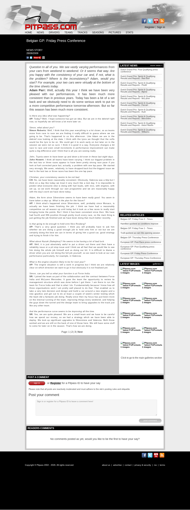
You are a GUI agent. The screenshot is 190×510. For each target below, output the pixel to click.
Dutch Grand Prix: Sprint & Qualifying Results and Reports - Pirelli (138, 84)
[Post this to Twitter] (31, 57)
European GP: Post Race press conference (141, 242)
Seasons (98, 32)
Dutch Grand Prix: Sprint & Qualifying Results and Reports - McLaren (138, 97)
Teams (68, 32)
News (40, 32)
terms (162, 465)
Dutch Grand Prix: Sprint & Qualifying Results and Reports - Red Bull (138, 77)
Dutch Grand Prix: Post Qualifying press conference (139, 70)
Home (28, 32)
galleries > (157, 264)
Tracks (82, 32)
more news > (156, 65)
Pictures (115, 32)
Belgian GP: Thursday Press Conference (140, 237)
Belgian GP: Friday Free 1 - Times (137, 228)
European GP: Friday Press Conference (139, 253)
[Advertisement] (95, 7)
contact (128, 465)
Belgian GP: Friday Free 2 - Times (137, 219)
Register (150, 27)
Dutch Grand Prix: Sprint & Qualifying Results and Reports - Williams (138, 131)
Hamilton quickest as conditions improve (139, 223)
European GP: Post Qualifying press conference (137, 247)
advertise (117, 465)
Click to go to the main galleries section (141, 357)
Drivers (54, 32)
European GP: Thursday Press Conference (141, 258)
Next (80, 332)
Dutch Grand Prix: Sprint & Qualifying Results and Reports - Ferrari (138, 104)
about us (106, 465)
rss (155, 465)
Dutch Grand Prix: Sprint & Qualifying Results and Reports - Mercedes (138, 117)
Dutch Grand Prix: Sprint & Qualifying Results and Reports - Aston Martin (138, 124)
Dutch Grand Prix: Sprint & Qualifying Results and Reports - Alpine (138, 90)
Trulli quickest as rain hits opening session (140, 233)
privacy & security (142, 465)
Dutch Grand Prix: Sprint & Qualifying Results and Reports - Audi (138, 110)
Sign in (161, 27)
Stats (129, 32)
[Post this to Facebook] (27, 57)
